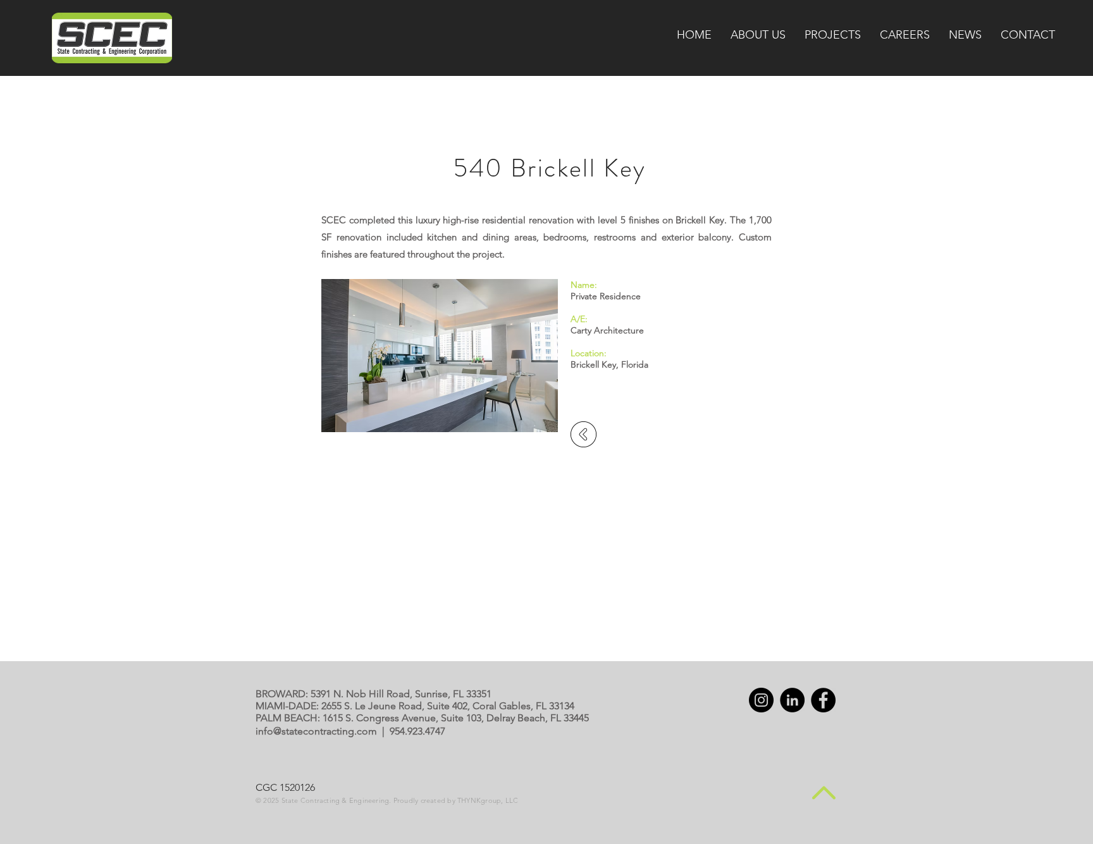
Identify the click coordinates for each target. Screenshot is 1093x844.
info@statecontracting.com (316, 731)
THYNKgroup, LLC (487, 800)
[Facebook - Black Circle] (823, 700)
